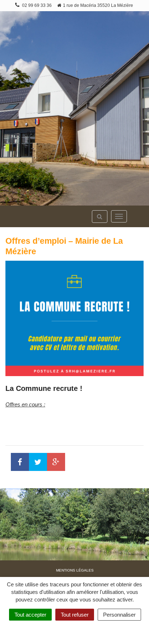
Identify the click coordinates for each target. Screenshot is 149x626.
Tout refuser (75, 615)
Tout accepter (30, 615)
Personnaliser (119, 615)
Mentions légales (75, 570)
